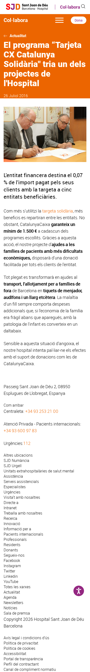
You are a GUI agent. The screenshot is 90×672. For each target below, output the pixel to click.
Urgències (12, 492)
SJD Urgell (13, 465)
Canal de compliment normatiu (30, 669)
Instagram (12, 565)
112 (26, 443)
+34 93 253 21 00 (41, 411)
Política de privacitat (21, 643)
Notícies (10, 607)
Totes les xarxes (17, 586)
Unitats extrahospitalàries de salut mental (39, 471)
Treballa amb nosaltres (23, 513)
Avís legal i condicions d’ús (26, 637)
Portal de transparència (23, 658)
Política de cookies (19, 648)
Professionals (15, 539)
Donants (11, 550)
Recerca (10, 518)
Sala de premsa (17, 613)
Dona (79, 20)
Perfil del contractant (21, 664)
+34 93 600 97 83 (20, 430)
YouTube (11, 581)
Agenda (10, 597)
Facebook (12, 560)
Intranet (10, 507)
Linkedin (11, 576)
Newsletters (13, 602)
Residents (12, 544)
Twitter (9, 571)
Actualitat (18, 36)
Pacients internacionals (23, 534)
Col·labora (70, 7)
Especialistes (15, 486)
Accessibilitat (15, 653)
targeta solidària (57, 211)
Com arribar (14, 405)
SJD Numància (16, 460)
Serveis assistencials (21, 481)
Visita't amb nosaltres (22, 497)
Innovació (12, 523)
